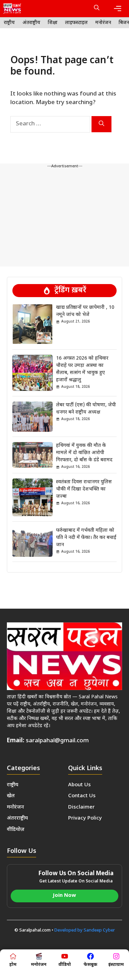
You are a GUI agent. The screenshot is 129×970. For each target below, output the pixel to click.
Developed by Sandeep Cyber (84, 930)
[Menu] (117, 8)
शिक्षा (52, 23)
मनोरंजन (103, 23)
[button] (96, 8)
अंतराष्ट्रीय (31, 23)
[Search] (101, 124)
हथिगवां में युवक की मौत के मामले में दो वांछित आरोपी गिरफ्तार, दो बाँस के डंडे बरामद (84, 452)
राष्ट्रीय (9, 23)
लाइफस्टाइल (76, 23)
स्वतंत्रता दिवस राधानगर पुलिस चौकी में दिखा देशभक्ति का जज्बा (84, 489)
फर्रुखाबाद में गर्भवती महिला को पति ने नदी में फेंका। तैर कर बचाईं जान (86, 537)
